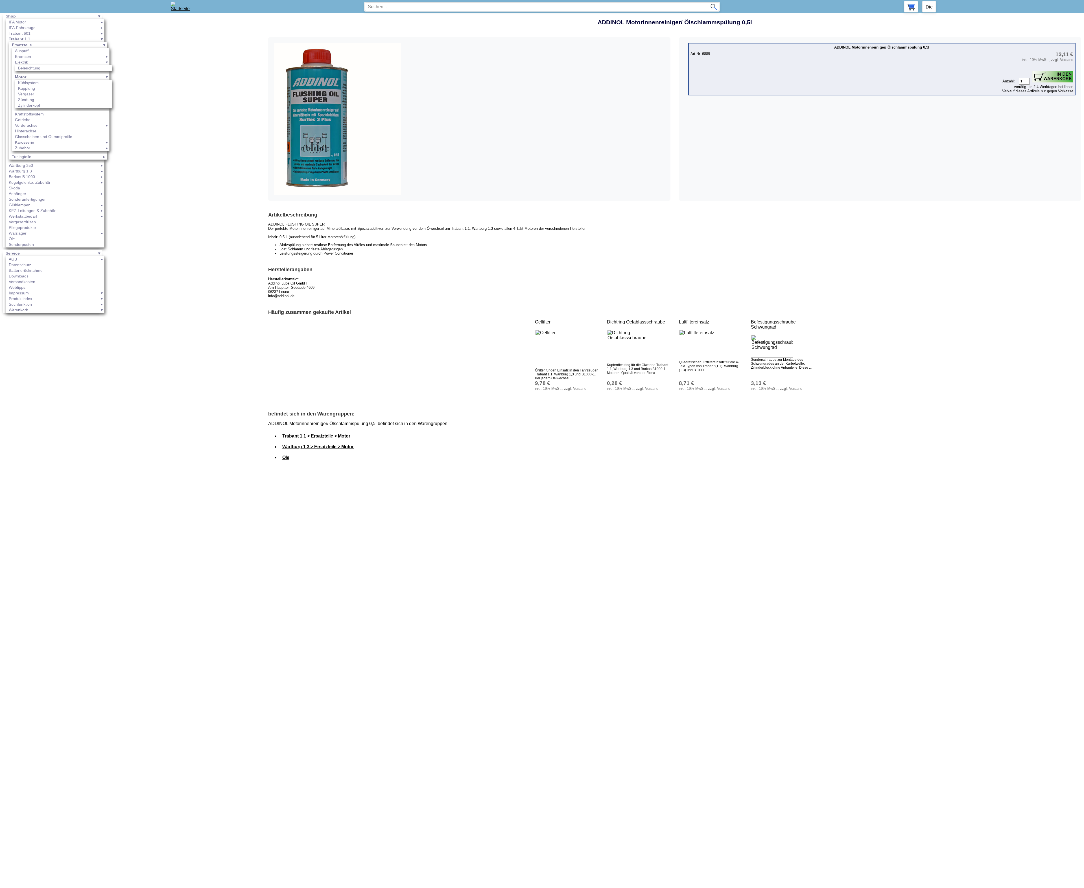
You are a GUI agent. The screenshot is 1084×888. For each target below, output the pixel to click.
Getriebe (22, 119)
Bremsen (23, 56)
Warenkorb (18, 310)
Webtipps (17, 287)
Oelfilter (542, 322)
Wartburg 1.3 (20, 171)
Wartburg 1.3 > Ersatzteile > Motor (318, 446)
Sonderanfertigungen (28, 199)
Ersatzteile (22, 45)
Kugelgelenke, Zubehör (30, 182)
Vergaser (26, 94)
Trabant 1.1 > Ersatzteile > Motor (316, 436)
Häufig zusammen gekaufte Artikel (309, 312)
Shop (11, 16)
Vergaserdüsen (22, 222)
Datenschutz (20, 265)
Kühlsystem (28, 82)
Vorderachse (26, 125)
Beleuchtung (29, 68)
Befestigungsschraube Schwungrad (773, 324)
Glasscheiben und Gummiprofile (43, 136)
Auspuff (22, 51)
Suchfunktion (20, 304)
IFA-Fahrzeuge (22, 27)
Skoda (14, 188)
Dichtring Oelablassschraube (636, 322)
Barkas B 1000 (22, 176)
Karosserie (24, 142)
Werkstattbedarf (23, 216)
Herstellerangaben (290, 269)
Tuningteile (21, 156)
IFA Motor (17, 22)
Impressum (19, 293)
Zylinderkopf (29, 105)
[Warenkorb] (911, 6)
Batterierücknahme (26, 270)
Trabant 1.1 (19, 39)
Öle (12, 239)
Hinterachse (25, 131)
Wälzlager (18, 233)
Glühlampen (19, 205)
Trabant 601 (19, 33)
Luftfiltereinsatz (694, 322)
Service (13, 253)
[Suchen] (713, 7)
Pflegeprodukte (22, 227)
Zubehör (22, 148)
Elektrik (21, 62)
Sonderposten (21, 244)
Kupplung (26, 88)
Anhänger (17, 193)
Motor (20, 77)
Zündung (26, 99)
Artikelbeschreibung (292, 215)
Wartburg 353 (21, 165)
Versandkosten (22, 281)
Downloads (19, 276)
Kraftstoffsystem (29, 114)
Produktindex (20, 298)
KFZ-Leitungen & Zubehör (32, 210)
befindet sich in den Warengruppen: (311, 414)
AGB (13, 259)
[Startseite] (182, 6)
